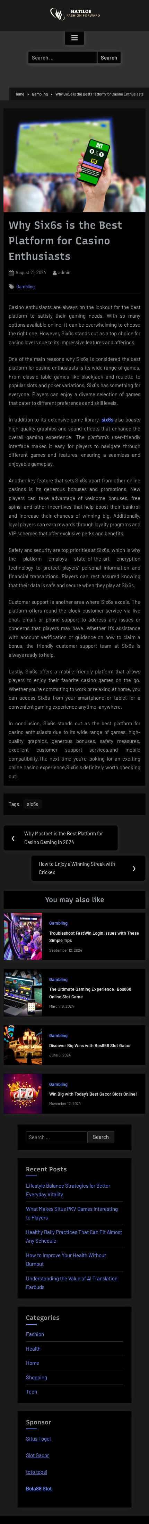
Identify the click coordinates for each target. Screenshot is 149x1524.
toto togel (36, 1472)
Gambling (25, 286)
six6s (107, 419)
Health (33, 1348)
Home (32, 1363)
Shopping (36, 1377)
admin (64, 272)
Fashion (35, 1334)
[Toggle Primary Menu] (74, 38)
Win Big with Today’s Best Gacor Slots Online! (93, 1094)
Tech (31, 1391)
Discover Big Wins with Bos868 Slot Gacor (90, 1045)
